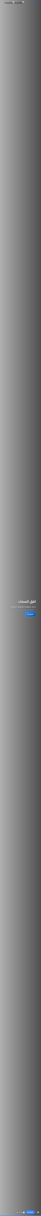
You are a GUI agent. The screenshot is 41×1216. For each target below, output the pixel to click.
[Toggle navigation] (34, 2)
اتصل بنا (30, 614)
